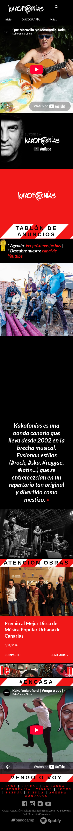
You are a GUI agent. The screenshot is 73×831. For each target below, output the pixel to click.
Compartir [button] (12, 655)
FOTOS (65, 789)
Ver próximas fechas (43, 245)
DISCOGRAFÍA (31, 19)
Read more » (59, 655)
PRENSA (14, 792)
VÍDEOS (44, 789)
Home (11, 786)
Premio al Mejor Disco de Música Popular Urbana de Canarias (33, 629)
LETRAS (30, 786)
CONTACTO (36, 795)
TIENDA (36, 792)
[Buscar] (56, 7)
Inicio (8, 19)
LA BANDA (54, 786)
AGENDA (58, 792)
